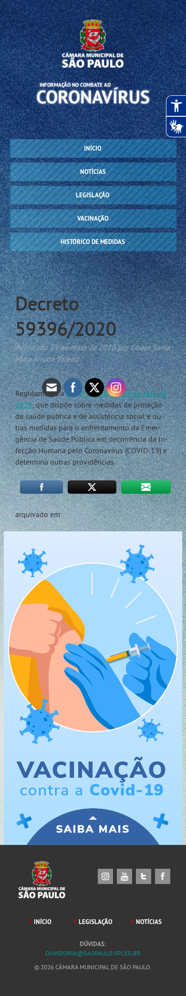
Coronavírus (93, 97)
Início (93, 148)
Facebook (162, 876)
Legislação (93, 195)
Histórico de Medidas (93, 242)
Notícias (93, 172)
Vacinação (93, 218)
